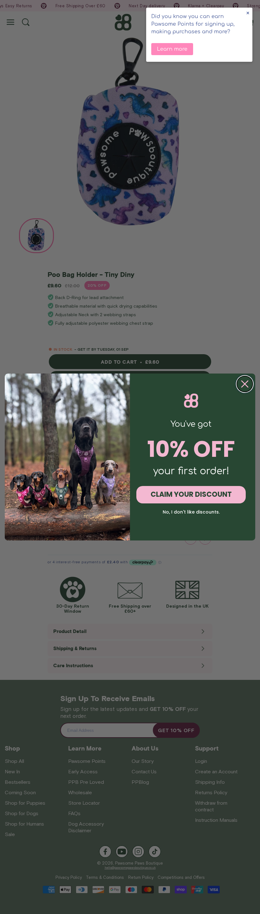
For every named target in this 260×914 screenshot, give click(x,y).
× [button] (247, 13)
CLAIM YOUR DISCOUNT (191, 494)
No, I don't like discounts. (191, 512)
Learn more (172, 49)
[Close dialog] (245, 384)
